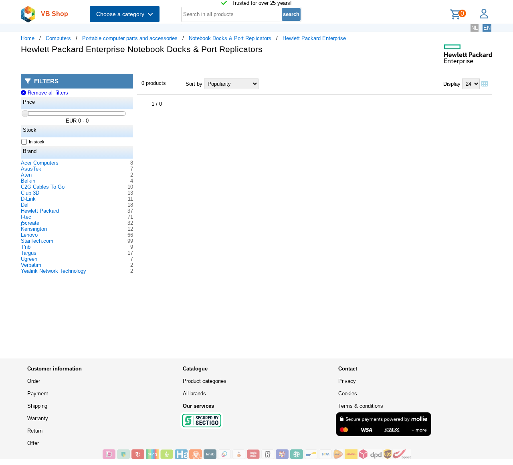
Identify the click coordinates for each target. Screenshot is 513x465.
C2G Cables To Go (43, 187)
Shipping (37, 406)
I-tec (26, 217)
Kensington (34, 229)
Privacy (347, 381)
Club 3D (30, 193)
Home (27, 38)
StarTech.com (37, 241)
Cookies (347, 394)
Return (34, 431)
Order (33, 381)
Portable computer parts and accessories (130, 38)
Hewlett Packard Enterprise (314, 38)
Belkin (28, 181)
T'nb (25, 247)
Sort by (194, 84)
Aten (26, 175)
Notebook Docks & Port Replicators (230, 38)
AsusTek (31, 169)
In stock (36, 141)
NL (474, 28)
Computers (58, 38)
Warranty (37, 418)
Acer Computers (40, 163)
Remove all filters (47, 93)
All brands (194, 394)
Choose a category (121, 14)
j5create (30, 223)
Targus (28, 253)
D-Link (28, 199)
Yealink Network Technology (53, 271)
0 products (153, 83)
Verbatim (31, 265)
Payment (37, 394)
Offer (33, 443)
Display (451, 84)
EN (487, 28)
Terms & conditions (360, 406)
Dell (25, 205)
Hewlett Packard (40, 211)
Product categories (204, 381)
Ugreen (29, 259)
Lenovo (29, 235)
